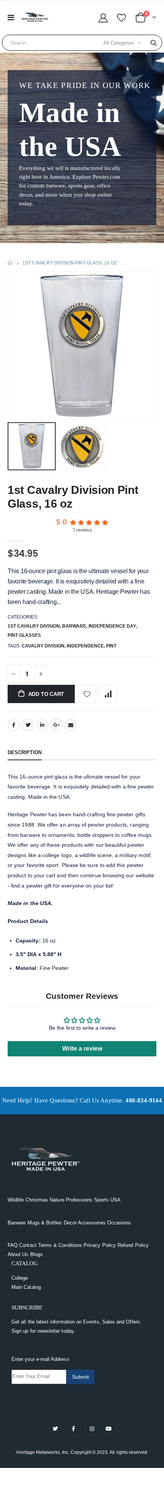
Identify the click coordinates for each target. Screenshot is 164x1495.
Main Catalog (26, 1287)
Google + (56, 725)
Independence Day (112, 626)
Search (154, 42)
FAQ (13, 1245)
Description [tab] (25, 752)
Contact (27, 1245)
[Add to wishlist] (87, 694)
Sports (101, 1200)
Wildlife (16, 1200)
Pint (111, 646)
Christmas (37, 1200)
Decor (70, 1223)
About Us (18, 1254)
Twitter (28, 725)
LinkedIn (42, 725)
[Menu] (11, 17)
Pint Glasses (24, 635)
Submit (80, 1377)
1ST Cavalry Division (34, 626)
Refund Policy (133, 1245)
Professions (79, 1200)
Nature (57, 1200)
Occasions (119, 1223)
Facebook (14, 725)
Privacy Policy (100, 1245)
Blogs (36, 1254)
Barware (74, 626)
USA (115, 1200)
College (19, 1278)
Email (70, 725)
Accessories (92, 1223)
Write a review (82, 1048)
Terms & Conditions (60, 1245)
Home (10, 262)
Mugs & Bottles (44, 1223)
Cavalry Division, (44, 646)
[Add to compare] (108, 694)
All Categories (118, 43)
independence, (86, 646)
